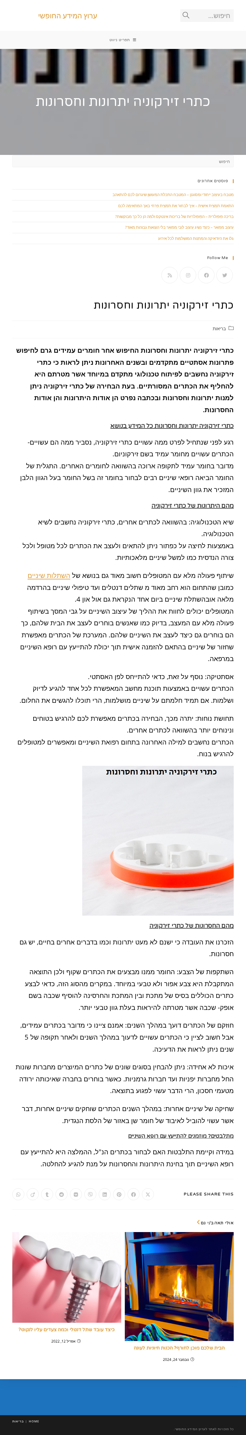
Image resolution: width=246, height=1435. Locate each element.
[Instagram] (188, 275)
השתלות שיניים (49, 575)
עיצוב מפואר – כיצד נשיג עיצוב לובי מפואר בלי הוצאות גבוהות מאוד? (179, 227)
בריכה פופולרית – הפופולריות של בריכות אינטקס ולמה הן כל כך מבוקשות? (174, 216)
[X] (224, 275)
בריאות (219, 328)
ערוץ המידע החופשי (67, 15)
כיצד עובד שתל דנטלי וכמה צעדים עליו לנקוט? (67, 1330)
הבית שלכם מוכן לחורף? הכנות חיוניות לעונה (179, 1348)
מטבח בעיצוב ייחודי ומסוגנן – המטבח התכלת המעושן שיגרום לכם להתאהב (173, 194)
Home (34, 1421)
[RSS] (169, 275)
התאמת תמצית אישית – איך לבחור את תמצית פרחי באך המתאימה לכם (176, 205)
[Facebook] (206, 275)
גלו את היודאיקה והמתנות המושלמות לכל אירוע (196, 238)
